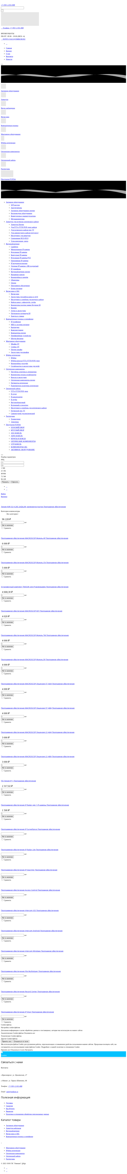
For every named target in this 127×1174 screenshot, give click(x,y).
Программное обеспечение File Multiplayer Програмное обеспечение (31, 971)
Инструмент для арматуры (21, 236)
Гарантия (9, 1106)
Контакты (9, 56)
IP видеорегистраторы (19, 263)
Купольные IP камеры (19, 252)
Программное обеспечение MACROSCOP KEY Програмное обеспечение (31, 611)
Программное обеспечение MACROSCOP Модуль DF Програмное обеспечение (34, 659)
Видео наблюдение (8, 108)
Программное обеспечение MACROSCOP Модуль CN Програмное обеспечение (35, 562)
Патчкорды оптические (19, 383)
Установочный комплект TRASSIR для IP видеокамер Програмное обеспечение (34, 587)
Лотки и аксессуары (18, 311)
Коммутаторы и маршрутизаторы (23, 216)
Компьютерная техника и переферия (19, 1136)
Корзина (4, 497)
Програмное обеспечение (20, 286)
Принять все (6, 1041)
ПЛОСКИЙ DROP (17, 427)
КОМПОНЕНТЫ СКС (19, 447)
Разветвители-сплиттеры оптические (24, 386)
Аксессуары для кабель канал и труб (24, 297)
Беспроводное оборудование (21, 213)
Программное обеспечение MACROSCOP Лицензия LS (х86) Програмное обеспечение (37, 756)
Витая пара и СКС (12, 291)
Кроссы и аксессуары (19, 377)
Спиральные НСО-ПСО (19, 238)
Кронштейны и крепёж (19, 277)
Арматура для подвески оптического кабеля (22, 222)
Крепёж (14, 308)
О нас (8, 54)
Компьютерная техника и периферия (19, 319)
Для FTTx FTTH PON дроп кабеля (24, 227)
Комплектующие (17, 330)
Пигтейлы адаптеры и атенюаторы (23, 372)
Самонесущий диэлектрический (23, 413)
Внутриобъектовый (18, 402)
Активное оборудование (10, 91)
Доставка (9, 1103)
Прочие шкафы (16, 350)
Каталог (9, 51)
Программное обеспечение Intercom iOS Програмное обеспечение (30, 910)
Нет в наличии (7, 525)
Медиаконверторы (17, 219)
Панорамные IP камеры (19, 261)
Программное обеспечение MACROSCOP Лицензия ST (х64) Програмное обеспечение (38, 684)
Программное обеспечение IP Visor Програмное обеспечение (27, 1012)
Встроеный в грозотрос (19, 405)
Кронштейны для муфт (19, 363)
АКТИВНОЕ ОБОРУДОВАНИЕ (23, 450)
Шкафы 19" (15, 344)
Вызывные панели (18, 275)
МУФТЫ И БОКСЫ (18, 439)
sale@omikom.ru (12, 1092)
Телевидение (15, 419)
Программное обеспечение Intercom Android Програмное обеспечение (32, 931)
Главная (9, 48)
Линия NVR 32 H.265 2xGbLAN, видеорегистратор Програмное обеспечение (33, 506)
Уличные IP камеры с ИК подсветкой (24, 266)
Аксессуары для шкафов (20, 352)
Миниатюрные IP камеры (20, 249)
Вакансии (9, 1111)
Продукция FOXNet (8, 179)
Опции (13, 283)
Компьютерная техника (9, 126)
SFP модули (15, 205)
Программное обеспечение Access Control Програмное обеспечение (30, 890)
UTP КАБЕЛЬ (16, 444)
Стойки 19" (15, 347)
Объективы (15, 280)
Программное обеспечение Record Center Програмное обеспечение (30, 991)
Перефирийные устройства (21, 336)
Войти (3, 494)
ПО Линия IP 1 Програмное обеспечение (18, 781)
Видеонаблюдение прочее (20, 272)
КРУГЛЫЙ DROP (17, 430)
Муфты (13, 358)
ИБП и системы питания (20, 325)
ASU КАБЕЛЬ (16, 433)
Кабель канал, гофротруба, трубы (23, 302)
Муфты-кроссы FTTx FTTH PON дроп (25, 361)
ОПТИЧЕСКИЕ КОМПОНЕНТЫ (23, 441)
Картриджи (15, 327)
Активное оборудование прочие (23, 211)
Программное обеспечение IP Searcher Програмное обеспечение (29, 870)
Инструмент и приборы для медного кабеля (27, 299)
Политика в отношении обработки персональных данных (27, 1114)
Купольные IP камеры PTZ (21, 258)
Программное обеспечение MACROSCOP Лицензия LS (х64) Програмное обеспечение (37, 732)
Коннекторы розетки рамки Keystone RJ (26, 305)
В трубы (14, 400)
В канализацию (16, 397)
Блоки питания (16, 288)
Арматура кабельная (13, 1128)
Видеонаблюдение (12, 244)
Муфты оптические (8, 143)
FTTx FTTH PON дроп (19, 391)
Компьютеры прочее (18, 333)
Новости (9, 59)
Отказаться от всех (21, 1041)
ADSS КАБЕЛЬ (17, 436)
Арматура (4, 99)
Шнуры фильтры (17, 338)
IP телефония (16, 322)
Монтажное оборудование (10, 134)
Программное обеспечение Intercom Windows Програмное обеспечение (32, 951)
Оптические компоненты (10, 151)
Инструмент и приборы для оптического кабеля (29, 408)
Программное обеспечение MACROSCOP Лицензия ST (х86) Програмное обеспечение (38, 708)
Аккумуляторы (16, 208)
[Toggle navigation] (2, 64)
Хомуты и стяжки (17, 316)
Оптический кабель (8, 160)
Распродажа (5, 169)
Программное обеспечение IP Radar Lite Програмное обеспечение (29, 849)
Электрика (15, 422)
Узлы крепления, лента (19, 241)
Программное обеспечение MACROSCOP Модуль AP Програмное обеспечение (34, 538)
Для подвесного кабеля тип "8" (22, 230)
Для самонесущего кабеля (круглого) (24, 233)
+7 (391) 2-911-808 (8, 5)
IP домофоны (16, 269)
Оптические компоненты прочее (23, 380)
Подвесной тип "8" (18, 411)
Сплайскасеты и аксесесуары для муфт (25, 366)
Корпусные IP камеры (19, 255)
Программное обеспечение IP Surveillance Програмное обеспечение (30, 829)
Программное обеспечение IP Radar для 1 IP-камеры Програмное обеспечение (35, 805)
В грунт (14, 394)
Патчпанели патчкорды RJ (20, 313)
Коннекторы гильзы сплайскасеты (23, 375)
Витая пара (5, 117)
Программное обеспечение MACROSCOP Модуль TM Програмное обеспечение (35, 635)
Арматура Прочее (17, 224)
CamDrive (14, 247)
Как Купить (10, 1109)
